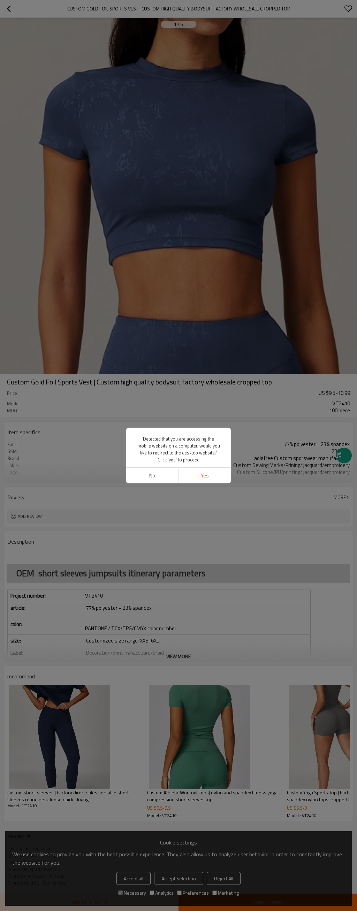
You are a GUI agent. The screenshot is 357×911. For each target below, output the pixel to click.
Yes (205, 476)
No (152, 476)
